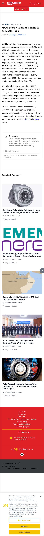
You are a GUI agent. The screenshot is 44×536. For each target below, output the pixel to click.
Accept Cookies (24, 532)
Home (8, 468)
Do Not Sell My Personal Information (22, 419)
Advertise (22, 414)
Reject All (24, 526)
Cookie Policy (18, 516)
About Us (22, 412)
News (25, 468)
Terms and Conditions (22, 424)
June (27, 119)
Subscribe (32, 151)
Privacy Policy (22, 422)
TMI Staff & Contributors (13, 216)
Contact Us (22, 417)
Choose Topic (19, 9)
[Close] (40, 496)
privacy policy (7, 157)
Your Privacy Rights (22, 426)
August (36, 119)
